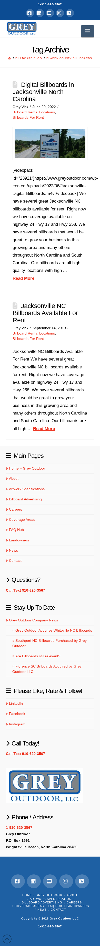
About (13, 478)
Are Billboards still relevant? (37, 656)
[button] (87, 31)
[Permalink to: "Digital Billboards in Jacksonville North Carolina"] (50, 143)
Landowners (19, 540)
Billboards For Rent (28, 117)
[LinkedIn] (40, 13)
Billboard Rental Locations (34, 112)
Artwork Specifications (26, 489)
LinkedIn (16, 703)
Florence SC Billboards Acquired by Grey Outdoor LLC (46, 669)
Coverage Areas (22, 519)
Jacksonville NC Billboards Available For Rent (45, 312)
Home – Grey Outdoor (27, 468)
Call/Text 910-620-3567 (25, 590)
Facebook (17, 714)
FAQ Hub (16, 530)
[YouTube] (50, 13)
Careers (15, 509)
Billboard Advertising (25, 499)
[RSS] (70, 13)
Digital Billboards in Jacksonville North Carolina (43, 91)
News (13, 550)
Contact (15, 560)
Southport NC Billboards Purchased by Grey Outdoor (49, 643)
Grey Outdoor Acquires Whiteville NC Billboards (53, 630)
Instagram (17, 724)
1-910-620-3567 (50, 4)
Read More (23, 278)
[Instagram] (60, 13)
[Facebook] (30, 13)
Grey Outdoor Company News (33, 620)
